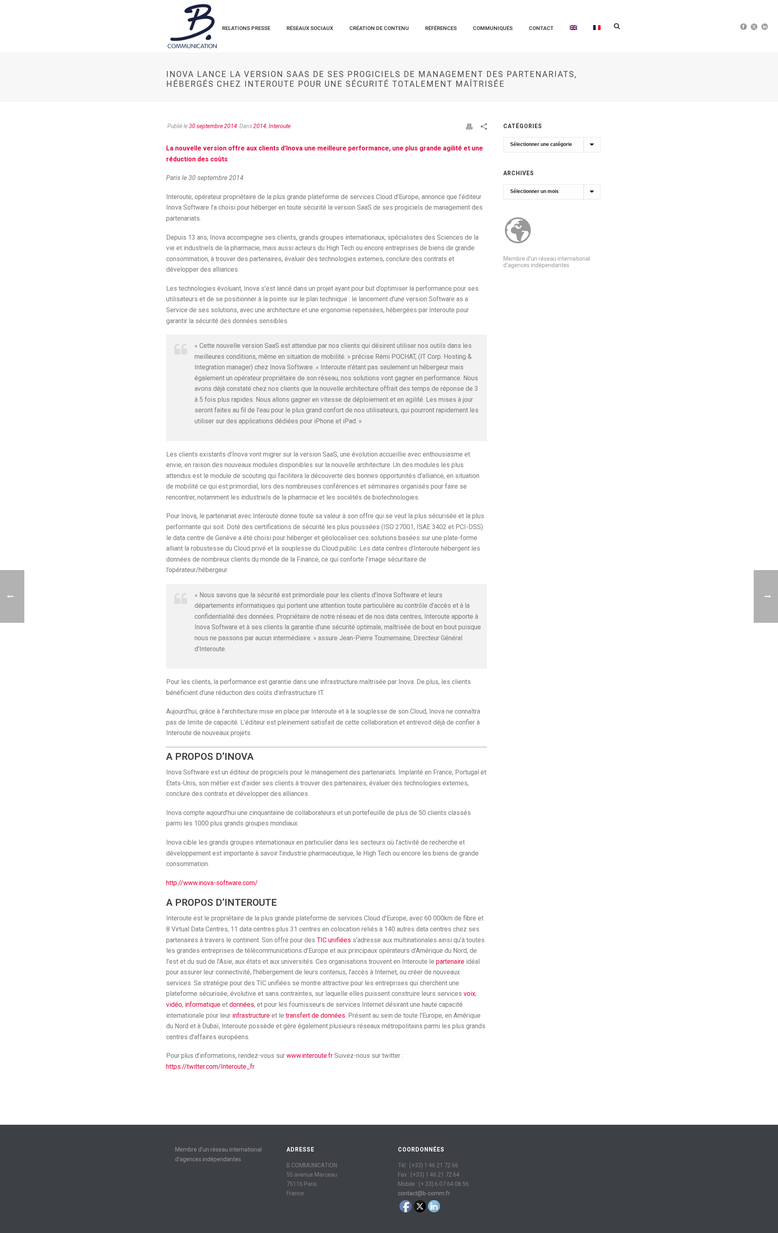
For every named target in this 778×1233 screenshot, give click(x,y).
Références (441, 28)
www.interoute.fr (309, 1055)
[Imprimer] (469, 126)
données (241, 1004)
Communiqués (493, 28)
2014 (259, 126)
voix (469, 993)
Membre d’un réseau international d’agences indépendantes (546, 261)
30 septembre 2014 (213, 126)
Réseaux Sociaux (309, 28)
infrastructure (251, 1015)
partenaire (450, 961)
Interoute (280, 126)
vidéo (174, 1004)
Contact (541, 28)
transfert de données (315, 1015)
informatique (202, 1004)
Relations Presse (246, 28)
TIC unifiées (334, 940)
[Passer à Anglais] (573, 26)
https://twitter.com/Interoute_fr (210, 1066)
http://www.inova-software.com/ (212, 883)
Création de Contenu (379, 28)
